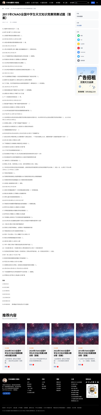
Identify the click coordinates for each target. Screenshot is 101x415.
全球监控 (69, 407)
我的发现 (44, 3)
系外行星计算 (74, 388)
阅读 (7, 367)
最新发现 (58, 384)
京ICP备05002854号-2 (40, 410)
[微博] (86, 382)
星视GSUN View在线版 (76, 382)
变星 (43, 384)
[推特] (95, 382)
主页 (28, 382)
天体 (51, 3)
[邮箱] (98, 382)
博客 (58, 3)
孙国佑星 (29, 386)
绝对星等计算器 (74, 392)
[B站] (89, 382)
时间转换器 (73, 386)
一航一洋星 (29, 388)
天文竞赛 (7, 8)
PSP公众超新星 (38, 407)
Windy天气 (9, 407)
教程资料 (58, 390)
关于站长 (36, 3)
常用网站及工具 (74, 401)
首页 (28, 3)
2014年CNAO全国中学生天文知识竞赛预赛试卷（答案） (87, 353)
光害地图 (26, 407)
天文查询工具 (74, 384)
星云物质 (44, 386)
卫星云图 (15, 407)
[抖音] (91, 382)
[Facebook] (93, 382)
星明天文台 (31, 407)
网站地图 (79, 407)
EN (97, 2)
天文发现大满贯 (30, 392)
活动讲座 (58, 388)
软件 (72, 3)
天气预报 (20, 407)
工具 (65, 3)
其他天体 (44, 388)
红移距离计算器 (74, 394)
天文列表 (74, 407)
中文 (93, 2)
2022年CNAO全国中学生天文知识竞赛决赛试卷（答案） (62, 353)
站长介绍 (7, 393)
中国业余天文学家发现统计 (59, 407)
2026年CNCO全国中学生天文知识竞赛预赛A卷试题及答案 (13, 353)
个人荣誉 (29, 390)
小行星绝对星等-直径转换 (77, 398)
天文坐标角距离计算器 (76, 396)
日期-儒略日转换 (75, 390)
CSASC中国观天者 (47, 407)
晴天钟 (3, 407)
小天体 (43, 382)
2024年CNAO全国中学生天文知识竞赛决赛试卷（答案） (38, 353)
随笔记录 (58, 382)
